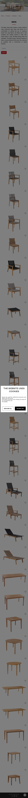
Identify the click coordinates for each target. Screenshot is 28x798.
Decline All (8, 408)
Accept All (20, 408)
